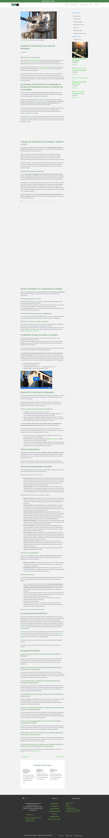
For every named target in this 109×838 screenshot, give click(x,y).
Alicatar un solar (78, 93)
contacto (31, 116)
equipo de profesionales (45, 68)
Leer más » (74, 64)
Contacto (96, 4)
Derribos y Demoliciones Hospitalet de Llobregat (27, 771)
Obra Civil (75, 27)
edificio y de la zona (39, 101)
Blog (91, 4)
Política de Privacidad (78, 835)
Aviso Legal (61, 835)
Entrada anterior (25, 756)
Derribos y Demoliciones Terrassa (54, 770)
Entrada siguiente (60, 756)
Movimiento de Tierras (78, 24)
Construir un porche (79, 70)
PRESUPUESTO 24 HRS (48, 1)
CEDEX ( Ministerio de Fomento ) (31, 331)
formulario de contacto (36, 750)
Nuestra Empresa (84, 4)
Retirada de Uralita (74, 4)
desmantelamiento (53, 438)
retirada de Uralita (24, 626)
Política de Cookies (69, 835)
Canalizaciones (77, 16)
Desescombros (77, 19)
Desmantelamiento (77, 21)
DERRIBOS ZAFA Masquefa (35, 60)
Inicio (66, 4)
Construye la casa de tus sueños (79, 60)
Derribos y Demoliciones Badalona (40, 770)
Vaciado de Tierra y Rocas (79, 33)
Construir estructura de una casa (79, 83)
